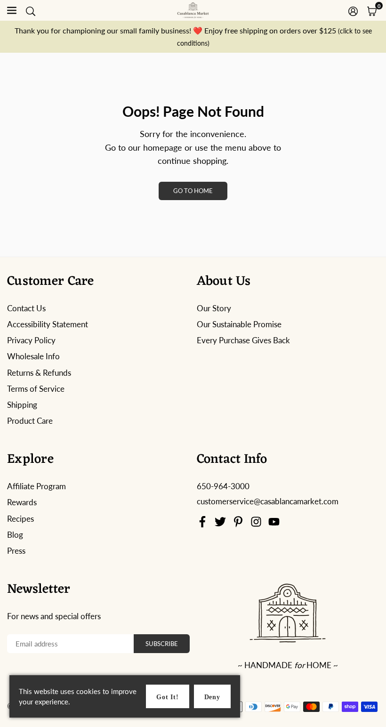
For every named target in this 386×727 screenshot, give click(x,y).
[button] (371, 10)
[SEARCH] (30, 10)
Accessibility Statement (47, 324)
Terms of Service (35, 389)
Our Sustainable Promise (239, 324)
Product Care (30, 421)
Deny (212, 697)
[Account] (353, 10)
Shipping (22, 405)
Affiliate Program (36, 486)
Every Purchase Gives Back (243, 340)
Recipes (20, 519)
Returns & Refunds (39, 373)
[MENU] (11, 10)
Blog (15, 535)
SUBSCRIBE (161, 643)
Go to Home (193, 190)
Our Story (214, 308)
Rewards (22, 502)
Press (16, 551)
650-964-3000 (223, 486)
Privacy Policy (31, 340)
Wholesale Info (33, 356)
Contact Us (26, 308)
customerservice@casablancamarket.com (267, 501)
